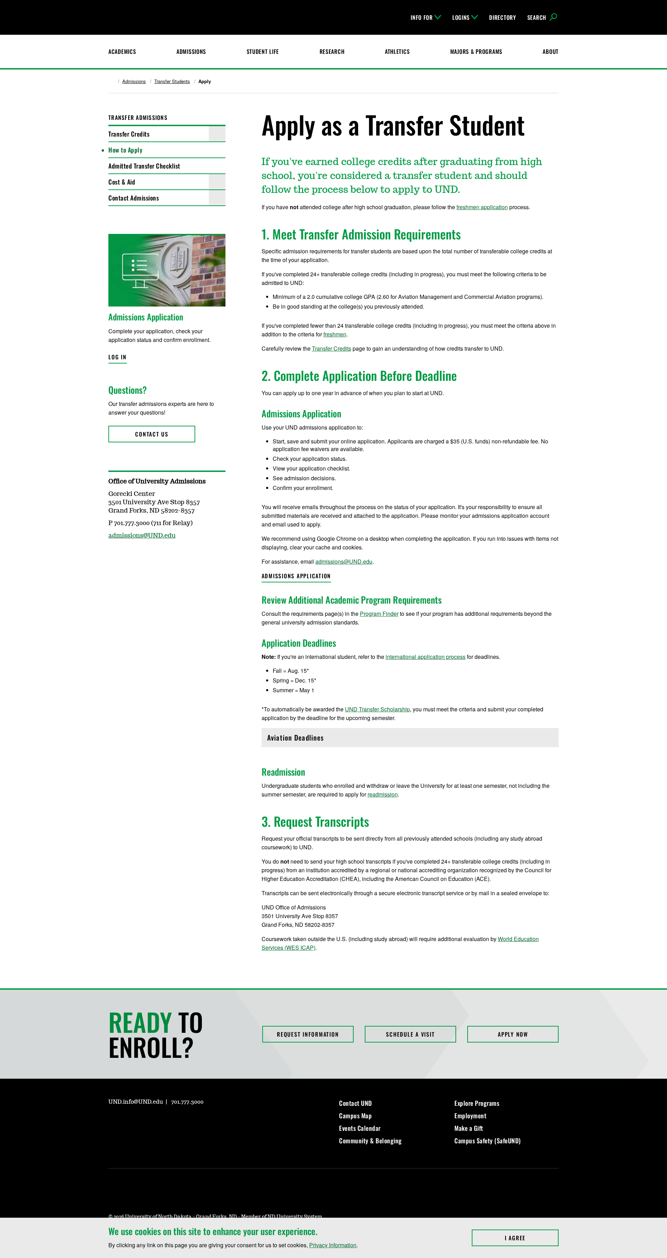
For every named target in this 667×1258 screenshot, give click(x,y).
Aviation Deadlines (297, 739)
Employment (470, 1115)
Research (332, 51)
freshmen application (482, 207)
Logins (461, 17)
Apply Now (513, 1034)
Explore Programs (476, 1103)
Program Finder (379, 614)
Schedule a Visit (410, 1034)
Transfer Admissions (137, 117)
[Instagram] (113, 1122)
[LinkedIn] (146, 1122)
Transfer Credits (128, 133)
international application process (426, 657)
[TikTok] (180, 1122)
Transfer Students (172, 81)
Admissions (191, 51)
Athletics (397, 51)
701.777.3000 (187, 1102)
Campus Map (355, 1115)
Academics (122, 51)
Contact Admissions (133, 197)
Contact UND (355, 1103)
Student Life (263, 51)
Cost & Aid (121, 181)
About (551, 51)
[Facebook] (130, 1122)
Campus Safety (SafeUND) (487, 1140)
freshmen (334, 334)
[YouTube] (163, 1122)
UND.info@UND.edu (135, 1102)
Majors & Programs (476, 51)
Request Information (308, 1034)
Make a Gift (468, 1128)
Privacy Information (332, 1245)
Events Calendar (360, 1128)
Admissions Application (296, 576)
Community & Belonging (370, 1140)
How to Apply (125, 149)
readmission (383, 794)
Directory (502, 17)
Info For (422, 17)
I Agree (532, 1238)
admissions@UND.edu (343, 561)
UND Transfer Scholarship (377, 709)
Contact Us (151, 434)
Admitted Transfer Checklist (144, 165)
